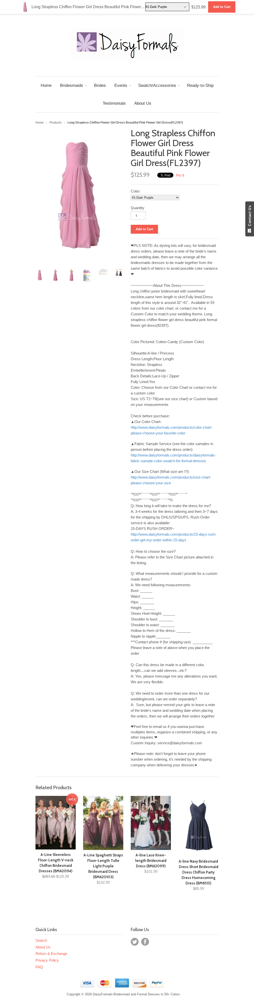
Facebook (145, 942)
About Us (43, 947)
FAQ (39, 967)
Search (41, 940)
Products (56, 122)
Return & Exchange (51, 953)
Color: (135, 191)
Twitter (135, 942)
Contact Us (250, 216)
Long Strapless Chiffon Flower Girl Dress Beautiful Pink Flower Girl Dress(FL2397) (119, 7)
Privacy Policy (47, 960)
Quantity (137, 208)
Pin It (180, 175)
